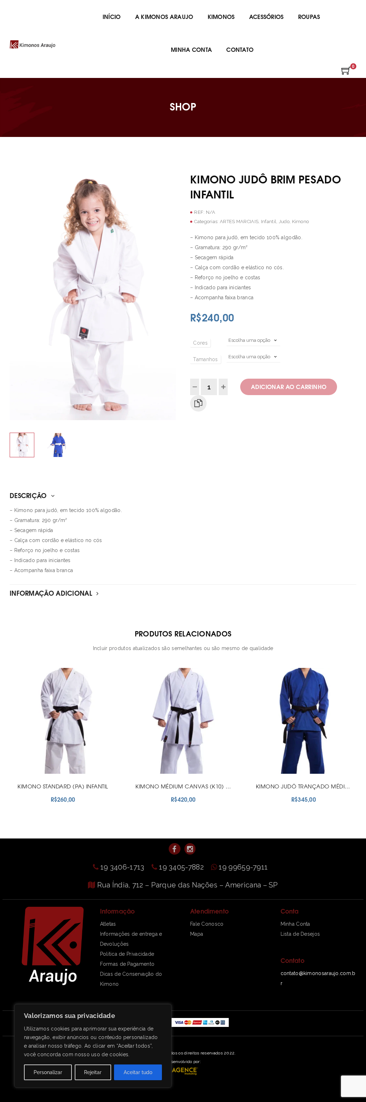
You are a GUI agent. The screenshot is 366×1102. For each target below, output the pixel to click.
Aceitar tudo (138, 1072)
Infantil (268, 221)
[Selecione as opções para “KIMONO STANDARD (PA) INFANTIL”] (54, 816)
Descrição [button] (29, 495)
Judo (284, 221)
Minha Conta (295, 924)
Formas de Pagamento (127, 964)
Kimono (300, 221)
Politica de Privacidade (127, 954)
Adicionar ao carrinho (288, 386)
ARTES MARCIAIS (239, 221)
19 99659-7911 (243, 867)
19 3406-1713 (123, 867)
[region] (93, 1046)
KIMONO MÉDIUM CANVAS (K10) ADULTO (191, 786)
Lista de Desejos (300, 934)
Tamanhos (205, 359)
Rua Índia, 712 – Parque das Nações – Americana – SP (187, 885)
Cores (200, 343)
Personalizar (48, 1072)
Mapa (196, 934)
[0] (346, 73)
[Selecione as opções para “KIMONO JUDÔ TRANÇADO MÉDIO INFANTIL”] (295, 816)
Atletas (108, 924)
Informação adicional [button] (52, 592)
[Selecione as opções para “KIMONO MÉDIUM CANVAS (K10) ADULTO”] (174, 816)
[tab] (183, 495)
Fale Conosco (207, 924)
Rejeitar (93, 1072)
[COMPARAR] (198, 403)
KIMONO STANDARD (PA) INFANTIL (63, 786)
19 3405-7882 (182, 867)
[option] (93, 295)
